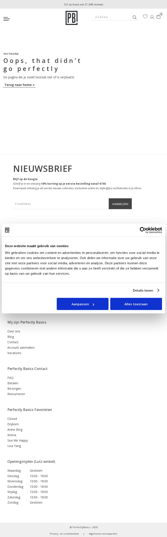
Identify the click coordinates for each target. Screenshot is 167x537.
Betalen (12, 383)
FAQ (10, 378)
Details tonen (143, 290)
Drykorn (13, 424)
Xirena (11, 435)
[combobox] (115, 16)
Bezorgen (14, 388)
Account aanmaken (21, 347)
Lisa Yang (14, 446)
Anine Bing (14, 429)
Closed (12, 419)
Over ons (13, 331)
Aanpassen (80, 304)
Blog (10, 337)
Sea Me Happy (17, 440)
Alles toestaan (136, 304)
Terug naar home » (19, 85)
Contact (12, 342)
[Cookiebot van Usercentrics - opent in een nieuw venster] (143, 230)
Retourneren (16, 394)
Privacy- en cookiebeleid (64, 533)
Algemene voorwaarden (103, 533)
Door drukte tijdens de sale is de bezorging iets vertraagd (83, 4)
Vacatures (14, 353)
